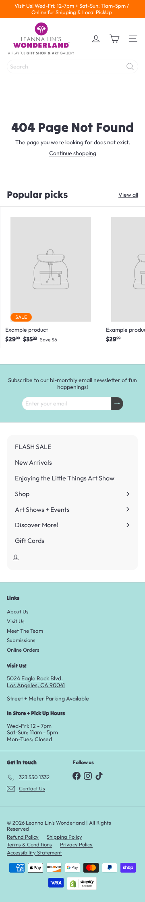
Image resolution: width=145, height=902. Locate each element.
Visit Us (16, 621)
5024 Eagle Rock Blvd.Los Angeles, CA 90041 (36, 682)
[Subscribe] (117, 403)
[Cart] (114, 38)
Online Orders (23, 649)
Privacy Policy (76, 844)
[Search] (130, 66)
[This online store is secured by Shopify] (82, 883)
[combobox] (72, 66)
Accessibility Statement (34, 852)
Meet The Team (25, 631)
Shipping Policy (64, 836)
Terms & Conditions (29, 844)
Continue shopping (72, 153)
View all (128, 194)
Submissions (21, 640)
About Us (18, 611)
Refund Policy (23, 836)
